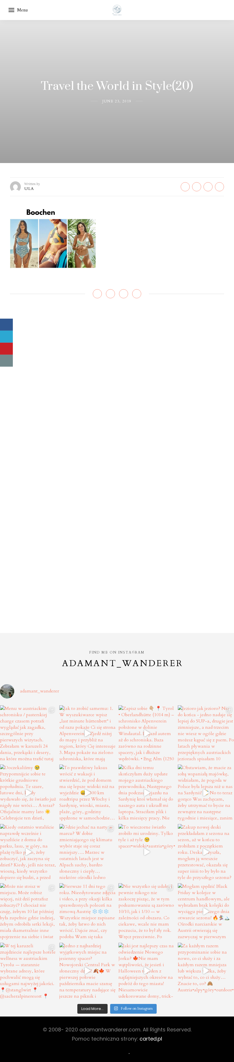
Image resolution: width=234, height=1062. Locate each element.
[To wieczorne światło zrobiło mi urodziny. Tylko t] (146, 852)
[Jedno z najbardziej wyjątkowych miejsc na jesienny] (87, 971)
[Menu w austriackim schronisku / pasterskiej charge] (28, 733)
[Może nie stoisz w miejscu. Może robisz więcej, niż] (28, 911)
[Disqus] (117, 388)
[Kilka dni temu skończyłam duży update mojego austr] (146, 793)
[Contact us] (6, 361)
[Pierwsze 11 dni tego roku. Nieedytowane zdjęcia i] (87, 911)
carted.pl (151, 1038)
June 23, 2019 (117, 101)
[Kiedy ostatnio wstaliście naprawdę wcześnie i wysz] (28, 852)
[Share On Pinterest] (6, 349)
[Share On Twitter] (6, 337)
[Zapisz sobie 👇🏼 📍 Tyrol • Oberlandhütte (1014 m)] (146, 733)
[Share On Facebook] (6, 325)
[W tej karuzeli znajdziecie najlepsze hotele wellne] (28, 971)
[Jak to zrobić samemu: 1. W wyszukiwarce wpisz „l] (87, 733)
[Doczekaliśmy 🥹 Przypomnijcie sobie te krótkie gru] (28, 793)
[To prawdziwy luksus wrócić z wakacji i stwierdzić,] (87, 793)
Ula (29, 188)
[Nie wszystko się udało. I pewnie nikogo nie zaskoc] (146, 911)
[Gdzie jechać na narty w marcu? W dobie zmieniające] (87, 852)
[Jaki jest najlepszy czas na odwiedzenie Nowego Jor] (146, 971)
